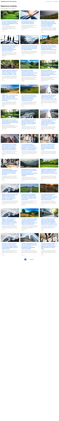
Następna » (32, 259)
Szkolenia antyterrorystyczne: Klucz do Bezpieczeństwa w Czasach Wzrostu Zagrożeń (28, 22)
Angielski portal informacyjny (9, 1)
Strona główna (55, 1)
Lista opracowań (49, 1)
